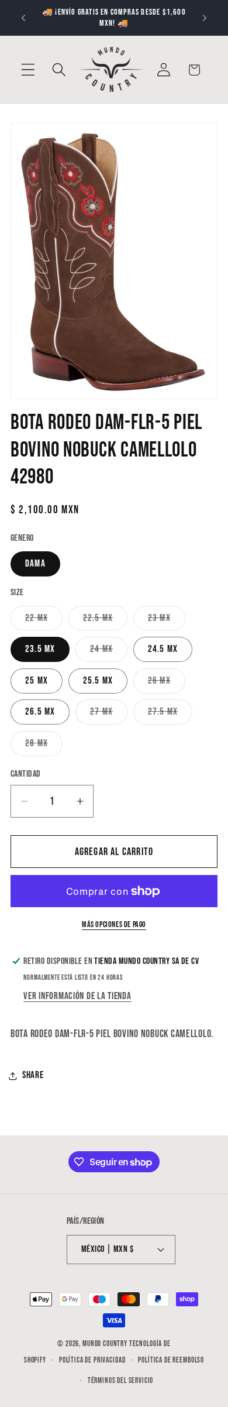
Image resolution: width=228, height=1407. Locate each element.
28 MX (44, 746)
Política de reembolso (171, 1360)
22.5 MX (105, 621)
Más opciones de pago (114, 924)
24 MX (108, 652)
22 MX (44, 621)
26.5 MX (40, 712)
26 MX (166, 684)
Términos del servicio (121, 1380)
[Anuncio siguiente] (204, 18)
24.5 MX (163, 649)
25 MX (36, 681)
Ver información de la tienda (77, 996)
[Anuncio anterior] (23, 18)
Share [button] (33, 1075)
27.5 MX (170, 715)
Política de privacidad (92, 1360)
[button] (28, 69)
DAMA (35, 563)
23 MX (166, 621)
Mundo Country (104, 1343)
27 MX (108, 715)
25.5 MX (98, 681)
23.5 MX (40, 649)
